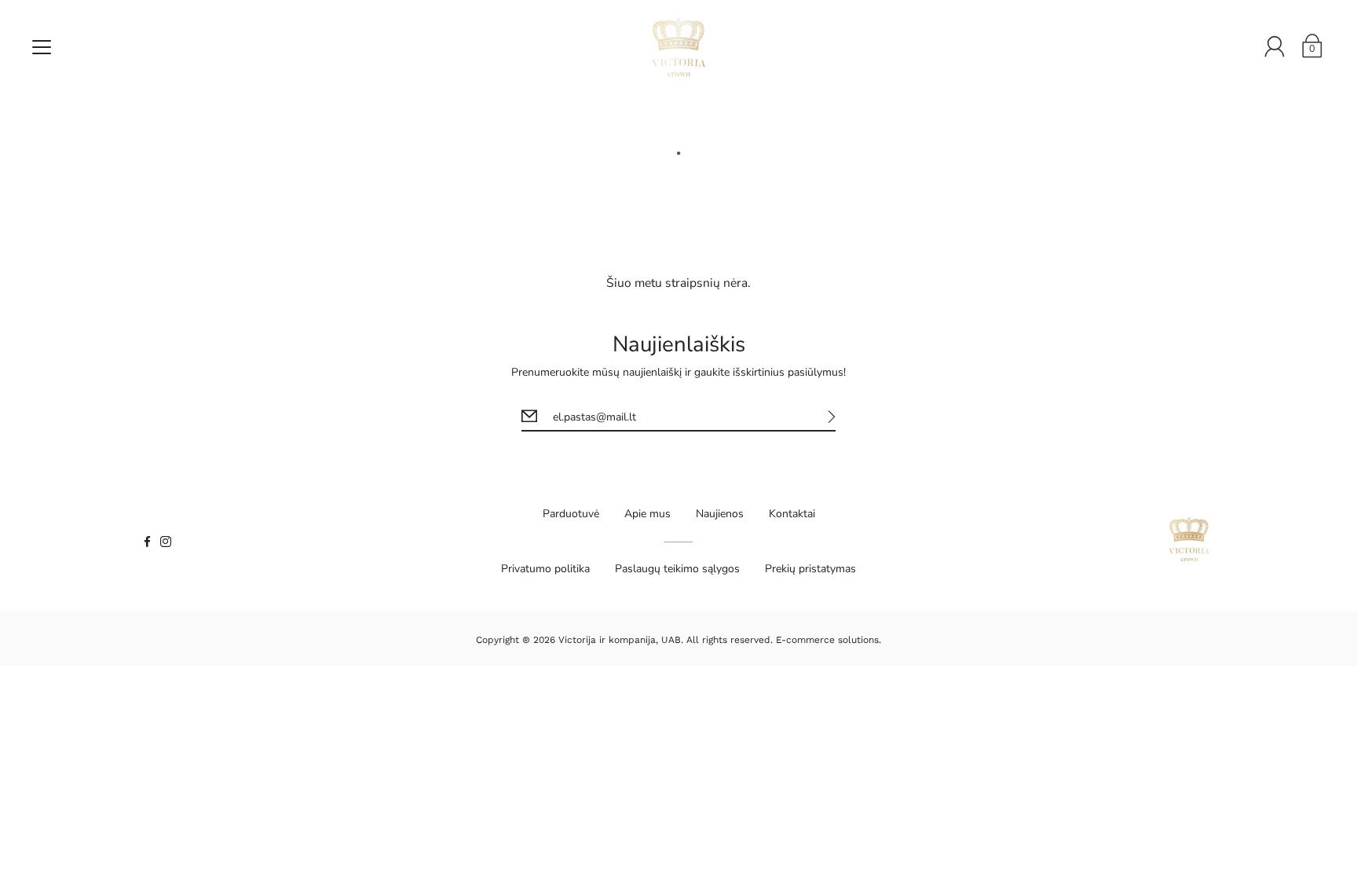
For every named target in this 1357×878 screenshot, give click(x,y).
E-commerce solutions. (828, 639)
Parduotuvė (571, 513)
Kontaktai (792, 513)
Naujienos (720, 513)
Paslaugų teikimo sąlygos (677, 568)
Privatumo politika (545, 568)
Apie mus (647, 513)
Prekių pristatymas (810, 568)
